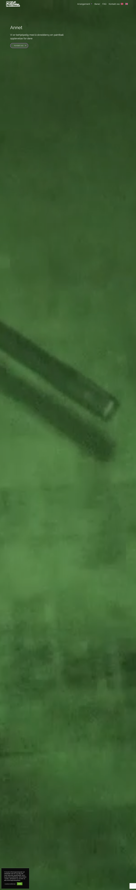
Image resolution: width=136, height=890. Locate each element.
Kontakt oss (18, 45)
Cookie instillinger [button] (10, 884)
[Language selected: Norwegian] (125, 4)
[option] (127, 4)
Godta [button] (19, 883)
